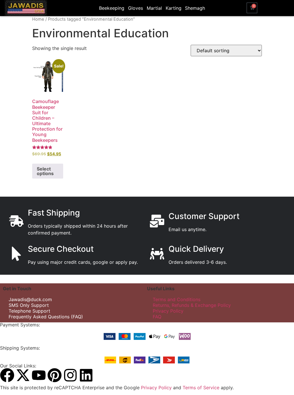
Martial (154, 8)
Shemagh (195, 8)
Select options (45, 171)
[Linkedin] (86, 375)
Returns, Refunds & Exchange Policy (192, 305)
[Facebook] (7, 375)
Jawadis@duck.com (30, 299)
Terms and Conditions (176, 299)
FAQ (157, 317)
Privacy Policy (168, 311)
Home (38, 19)
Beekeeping (111, 8)
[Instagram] (70, 375)
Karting (173, 8)
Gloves (135, 8)
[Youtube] (39, 375)
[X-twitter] (23, 375)
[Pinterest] (54, 375)
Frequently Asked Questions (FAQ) (46, 317)
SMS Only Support (29, 305)
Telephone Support (29, 311)
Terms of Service (201, 387)
